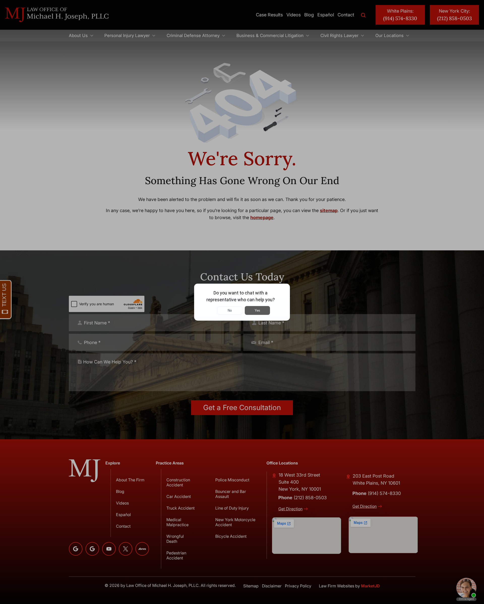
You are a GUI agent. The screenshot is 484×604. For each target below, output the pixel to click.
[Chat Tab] (242, 302)
